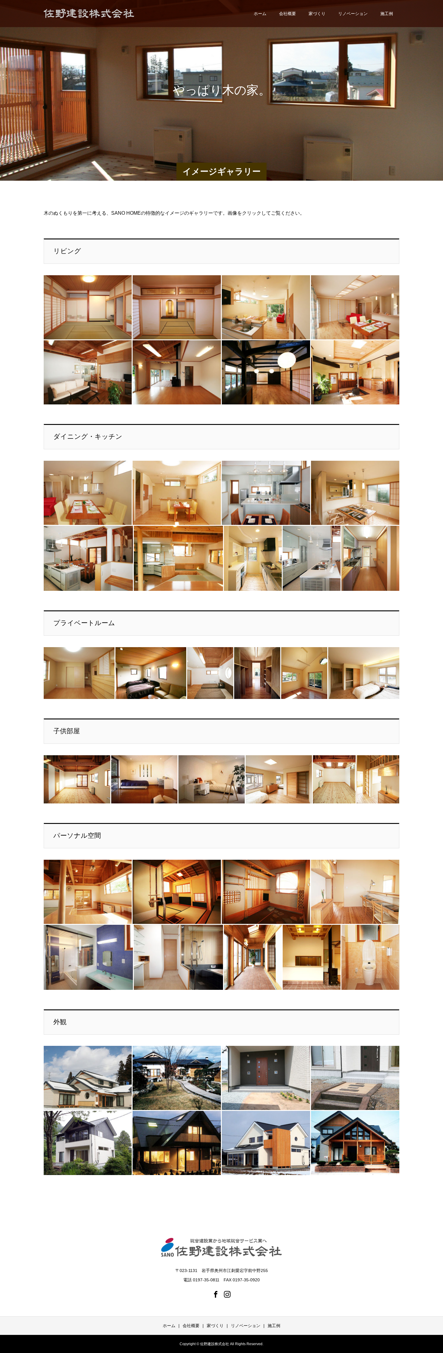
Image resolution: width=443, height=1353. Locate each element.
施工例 (386, 13)
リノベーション (353, 13)
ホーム (260, 13)
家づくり (317, 13)
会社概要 (287, 13)
